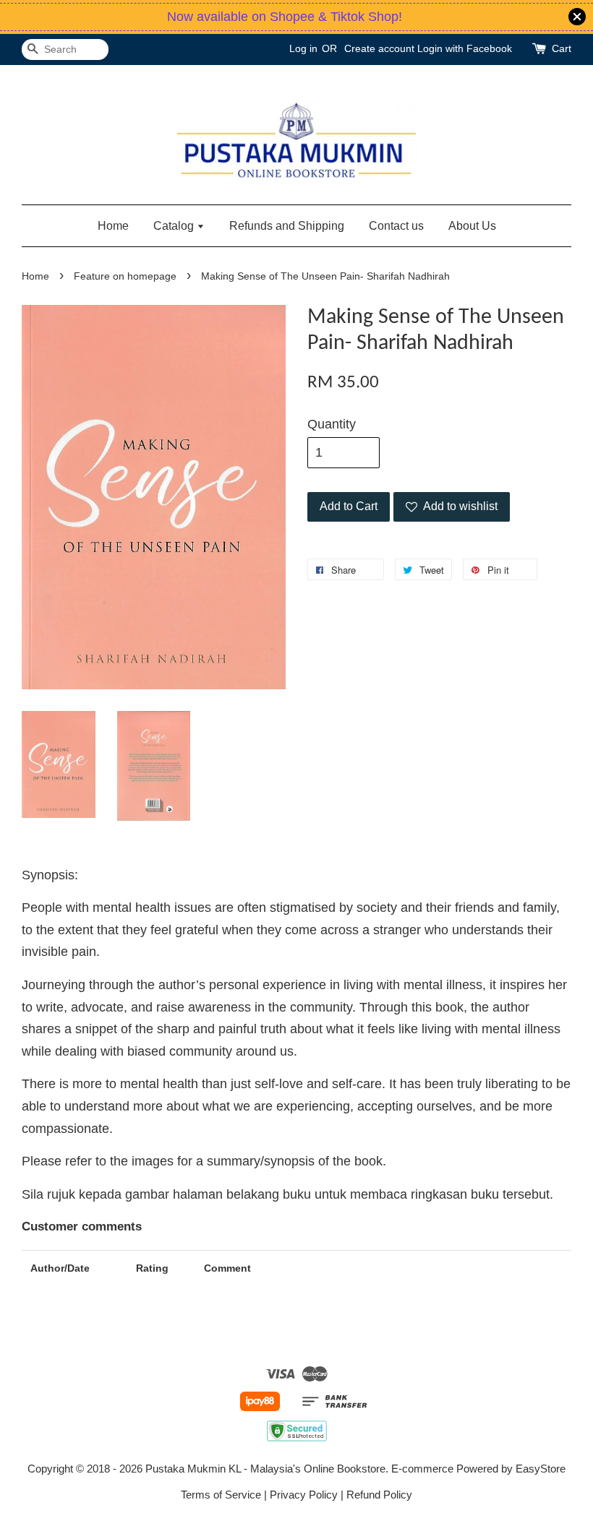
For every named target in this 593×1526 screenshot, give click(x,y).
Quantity (331, 424)
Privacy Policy (304, 1494)
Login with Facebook (464, 48)
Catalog (175, 226)
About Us (472, 226)
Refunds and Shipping (286, 226)
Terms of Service (221, 1494)
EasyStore (541, 1468)
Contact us (396, 226)
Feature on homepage (125, 276)
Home (113, 226)
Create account (379, 48)
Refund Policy (379, 1494)
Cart (561, 48)
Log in (303, 48)
